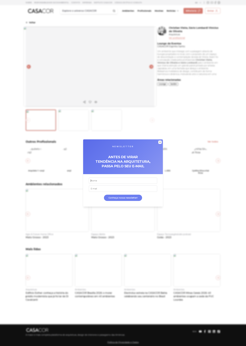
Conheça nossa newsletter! (123, 198)
